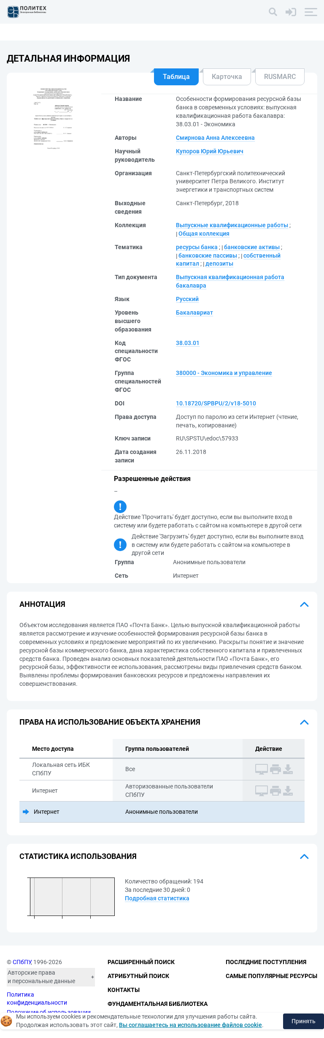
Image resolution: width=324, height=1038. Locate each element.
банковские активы (252, 247)
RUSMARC (280, 77)
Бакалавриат (194, 312)
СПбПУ (22, 962)
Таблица (176, 77)
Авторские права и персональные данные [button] (41, 976)
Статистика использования (78, 856)
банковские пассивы (207, 255)
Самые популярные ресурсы (271, 976)
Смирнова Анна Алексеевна (215, 137)
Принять (304, 1021)
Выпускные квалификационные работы (232, 225)
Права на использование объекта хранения (109, 721)
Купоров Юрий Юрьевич (209, 151)
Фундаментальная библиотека (158, 1003)
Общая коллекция (204, 233)
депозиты (219, 263)
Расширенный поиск (141, 962)
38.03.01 (188, 343)
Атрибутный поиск (138, 976)
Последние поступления (266, 962)
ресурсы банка (197, 247)
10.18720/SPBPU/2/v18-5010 (216, 403)
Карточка (227, 77)
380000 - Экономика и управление (224, 373)
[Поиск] (273, 12)
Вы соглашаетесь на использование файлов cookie (190, 1025)
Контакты (124, 989)
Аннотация (42, 604)
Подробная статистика (157, 898)
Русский (187, 299)
